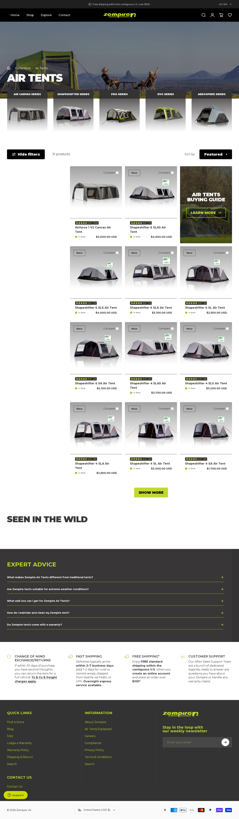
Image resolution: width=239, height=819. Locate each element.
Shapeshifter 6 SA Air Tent (95, 383)
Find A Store (15, 722)
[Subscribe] (225, 742)
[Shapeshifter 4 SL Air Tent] (151, 428)
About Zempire (95, 722)
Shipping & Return (20, 757)
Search (12, 764)
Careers (90, 736)
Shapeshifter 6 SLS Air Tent (96, 307)
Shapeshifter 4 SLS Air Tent (206, 383)
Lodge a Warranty (19, 743)
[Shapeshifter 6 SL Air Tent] (206, 272)
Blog (10, 729)
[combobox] (225, 4)
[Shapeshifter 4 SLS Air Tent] (206, 348)
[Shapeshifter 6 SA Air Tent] (96, 348)
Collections (23, 68)
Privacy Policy (94, 750)
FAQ (10, 736)
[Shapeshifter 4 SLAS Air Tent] (151, 348)
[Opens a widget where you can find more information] (15, 795)
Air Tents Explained (98, 729)
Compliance (93, 743)
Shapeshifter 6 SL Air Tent (205, 307)
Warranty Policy (18, 750)
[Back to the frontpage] (8, 68)
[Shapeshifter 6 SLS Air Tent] (96, 272)
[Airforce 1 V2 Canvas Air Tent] (96, 192)
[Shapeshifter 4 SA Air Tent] (206, 428)
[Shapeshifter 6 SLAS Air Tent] (151, 192)
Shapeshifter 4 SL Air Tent (150, 463)
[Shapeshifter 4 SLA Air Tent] (96, 428)
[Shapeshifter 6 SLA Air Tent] (151, 272)
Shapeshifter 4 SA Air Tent (205, 463)
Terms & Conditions (98, 757)
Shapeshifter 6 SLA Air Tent (151, 307)
